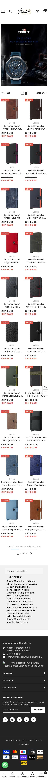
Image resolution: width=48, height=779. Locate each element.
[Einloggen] (37, 11)
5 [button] (29, 82)
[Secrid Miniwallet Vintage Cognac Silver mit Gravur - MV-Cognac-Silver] (36, 510)
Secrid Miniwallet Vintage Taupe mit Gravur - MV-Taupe (12, 439)
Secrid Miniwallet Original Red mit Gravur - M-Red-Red (12, 261)
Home (11, 571)
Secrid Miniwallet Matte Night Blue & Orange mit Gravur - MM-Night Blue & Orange (36, 216)
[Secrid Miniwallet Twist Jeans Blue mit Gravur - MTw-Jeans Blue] (12, 465)
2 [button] (21, 82)
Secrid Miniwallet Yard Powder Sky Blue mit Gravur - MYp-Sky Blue (12, 528)
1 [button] (19, 82)
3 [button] (24, 82)
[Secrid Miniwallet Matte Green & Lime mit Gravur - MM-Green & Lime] (12, 376)
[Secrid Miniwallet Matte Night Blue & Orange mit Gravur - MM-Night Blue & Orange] (36, 198)
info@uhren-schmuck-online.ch (24, 656)
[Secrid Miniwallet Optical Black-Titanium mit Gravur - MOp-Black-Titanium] (12, 287)
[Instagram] (12, 719)
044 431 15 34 (14, 653)
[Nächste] (31, 553)
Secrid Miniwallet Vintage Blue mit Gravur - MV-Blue (12, 216)
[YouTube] (33, 719)
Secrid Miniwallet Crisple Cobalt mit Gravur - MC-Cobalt (36, 483)
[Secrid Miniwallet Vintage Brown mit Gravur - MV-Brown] (12, 109)
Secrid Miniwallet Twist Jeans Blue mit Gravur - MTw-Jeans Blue (12, 483)
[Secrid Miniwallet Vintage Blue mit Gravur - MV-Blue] (12, 198)
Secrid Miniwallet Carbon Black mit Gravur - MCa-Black (12, 350)
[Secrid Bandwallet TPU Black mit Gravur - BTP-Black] (36, 421)
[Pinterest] (19, 719)
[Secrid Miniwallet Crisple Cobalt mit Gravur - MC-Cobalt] (36, 465)
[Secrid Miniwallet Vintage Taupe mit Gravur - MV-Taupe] (12, 421)
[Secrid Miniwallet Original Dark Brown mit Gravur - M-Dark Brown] (36, 109)
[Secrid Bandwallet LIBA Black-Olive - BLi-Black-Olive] (36, 376)
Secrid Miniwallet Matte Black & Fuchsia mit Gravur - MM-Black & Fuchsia (12, 172)
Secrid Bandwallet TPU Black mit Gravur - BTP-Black (36, 439)
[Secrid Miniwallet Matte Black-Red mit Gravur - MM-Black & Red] (36, 154)
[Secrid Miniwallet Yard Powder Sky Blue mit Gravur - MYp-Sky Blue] (12, 510)
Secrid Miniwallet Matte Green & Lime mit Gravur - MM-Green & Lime (12, 394)
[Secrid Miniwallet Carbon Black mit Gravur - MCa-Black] (12, 332)
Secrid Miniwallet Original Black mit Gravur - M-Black (35, 350)
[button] (22, 93)
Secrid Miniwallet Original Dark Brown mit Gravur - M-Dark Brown (36, 127)
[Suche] (10, 11)
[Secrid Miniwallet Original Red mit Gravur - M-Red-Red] (12, 243)
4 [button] (27, 82)
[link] (12, 774)
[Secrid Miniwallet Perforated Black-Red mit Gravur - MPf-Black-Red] (36, 287)
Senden (38, 709)
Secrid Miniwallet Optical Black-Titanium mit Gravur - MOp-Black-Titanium (12, 305)
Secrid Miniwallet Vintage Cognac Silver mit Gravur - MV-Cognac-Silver (36, 528)
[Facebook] (5, 719)
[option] (24, 55)
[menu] (3, 11)
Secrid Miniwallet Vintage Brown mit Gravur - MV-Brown (12, 127)
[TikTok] (26, 719)
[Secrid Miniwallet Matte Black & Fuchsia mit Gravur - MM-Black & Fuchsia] (12, 154)
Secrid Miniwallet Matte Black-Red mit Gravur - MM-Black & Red (36, 172)
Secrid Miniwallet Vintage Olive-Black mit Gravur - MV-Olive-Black (35, 261)
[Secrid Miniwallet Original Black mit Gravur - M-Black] (36, 332)
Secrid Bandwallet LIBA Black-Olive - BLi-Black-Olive (35, 394)
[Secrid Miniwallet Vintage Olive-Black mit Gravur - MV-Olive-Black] (36, 243)
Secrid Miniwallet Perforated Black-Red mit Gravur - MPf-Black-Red (36, 305)
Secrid (12, 123)
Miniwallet (21, 571)
